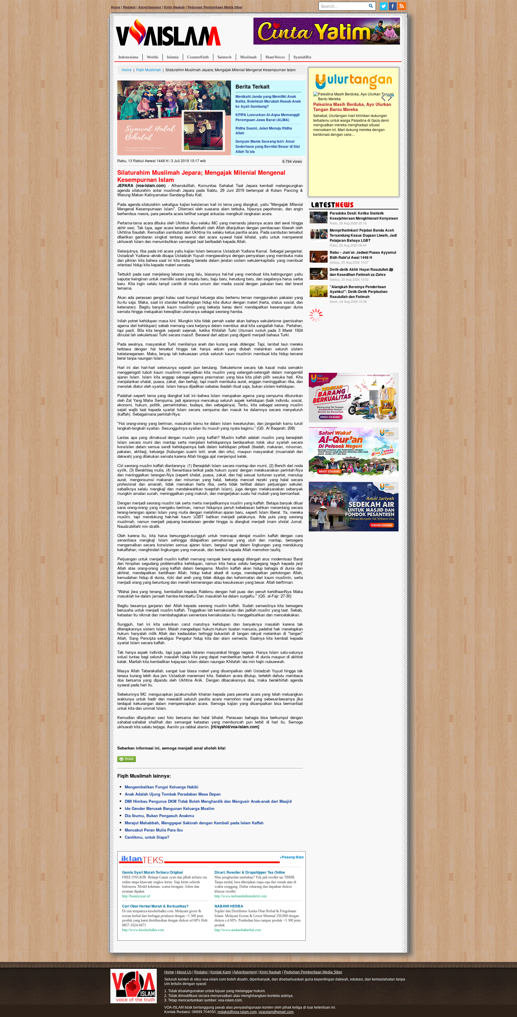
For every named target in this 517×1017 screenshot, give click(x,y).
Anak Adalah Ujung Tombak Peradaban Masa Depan (173, 794)
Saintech (225, 57)
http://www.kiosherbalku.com (143, 930)
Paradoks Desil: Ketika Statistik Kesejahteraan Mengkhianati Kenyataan (364, 215)
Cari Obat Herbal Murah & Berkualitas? (155, 906)
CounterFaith (198, 57)
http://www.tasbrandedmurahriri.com (241, 896)
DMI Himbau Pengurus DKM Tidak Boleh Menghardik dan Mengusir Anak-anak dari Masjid (208, 801)
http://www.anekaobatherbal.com (238, 930)
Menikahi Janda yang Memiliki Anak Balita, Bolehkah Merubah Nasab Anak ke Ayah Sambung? (268, 101)
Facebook (393, 6)
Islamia (173, 57)
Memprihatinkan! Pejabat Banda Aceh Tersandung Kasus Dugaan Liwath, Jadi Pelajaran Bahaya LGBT (363, 235)
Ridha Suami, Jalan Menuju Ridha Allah (263, 130)
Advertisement (149, 7)
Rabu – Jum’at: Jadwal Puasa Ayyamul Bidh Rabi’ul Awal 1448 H (363, 255)
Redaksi (129, 7)
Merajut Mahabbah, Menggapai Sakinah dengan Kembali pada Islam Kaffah (194, 823)
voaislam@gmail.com (276, 1012)
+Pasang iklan (292, 857)
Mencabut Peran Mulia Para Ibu (154, 830)
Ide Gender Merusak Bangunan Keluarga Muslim (170, 808)
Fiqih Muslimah (148, 69)
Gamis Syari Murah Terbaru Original (152, 872)
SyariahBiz (302, 57)
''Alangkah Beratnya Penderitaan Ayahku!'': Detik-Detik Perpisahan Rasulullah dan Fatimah (358, 292)
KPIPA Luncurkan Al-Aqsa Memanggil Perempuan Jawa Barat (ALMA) (267, 117)
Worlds (152, 57)
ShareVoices (275, 57)
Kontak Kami (220, 972)
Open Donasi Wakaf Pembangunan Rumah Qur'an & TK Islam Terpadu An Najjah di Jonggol (351, 114)
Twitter (383, 6)
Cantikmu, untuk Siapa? (147, 837)
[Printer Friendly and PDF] (126, 758)
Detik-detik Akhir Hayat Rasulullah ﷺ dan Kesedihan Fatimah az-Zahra (361, 272)
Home (115, 7)
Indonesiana (128, 57)
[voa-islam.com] (168, 34)
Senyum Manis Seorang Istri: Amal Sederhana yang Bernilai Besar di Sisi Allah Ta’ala (267, 146)
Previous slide (384, 97)
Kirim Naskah (174, 7)
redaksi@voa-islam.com (237, 1012)
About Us (184, 972)
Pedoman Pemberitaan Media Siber (215, 7)
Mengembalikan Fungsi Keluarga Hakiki (161, 787)
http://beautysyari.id (136, 896)
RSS (402, 6)
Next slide (390, 97)
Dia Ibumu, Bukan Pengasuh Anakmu (159, 815)
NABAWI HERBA (229, 906)
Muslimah (248, 57)
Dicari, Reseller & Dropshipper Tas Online (250, 872)
